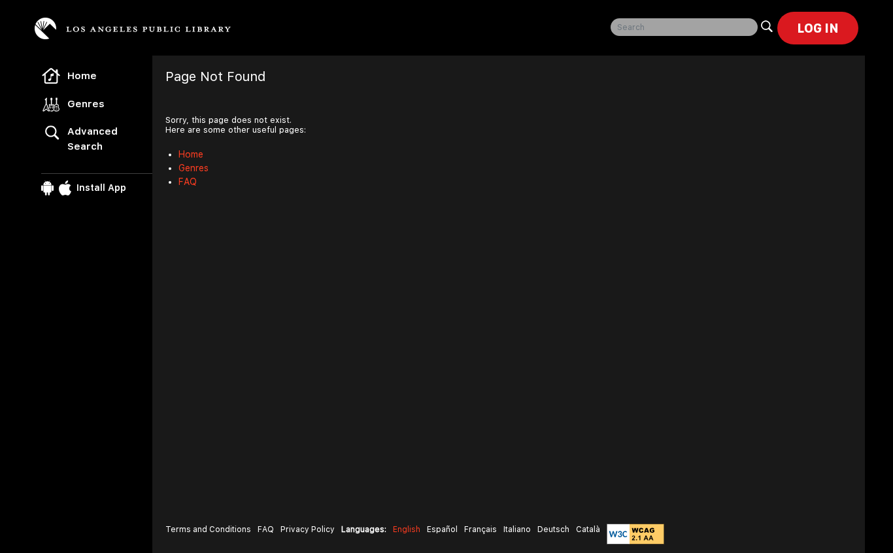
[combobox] (684, 27)
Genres (86, 104)
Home (82, 76)
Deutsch (553, 529)
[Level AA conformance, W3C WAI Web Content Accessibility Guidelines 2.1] (635, 534)
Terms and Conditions (208, 529)
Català (588, 529)
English (406, 529)
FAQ (187, 181)
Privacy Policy (307, 529)
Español (442, 529)
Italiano (517, 529)
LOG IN (818, 28)
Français (480, 529)
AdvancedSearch (92, 139)
